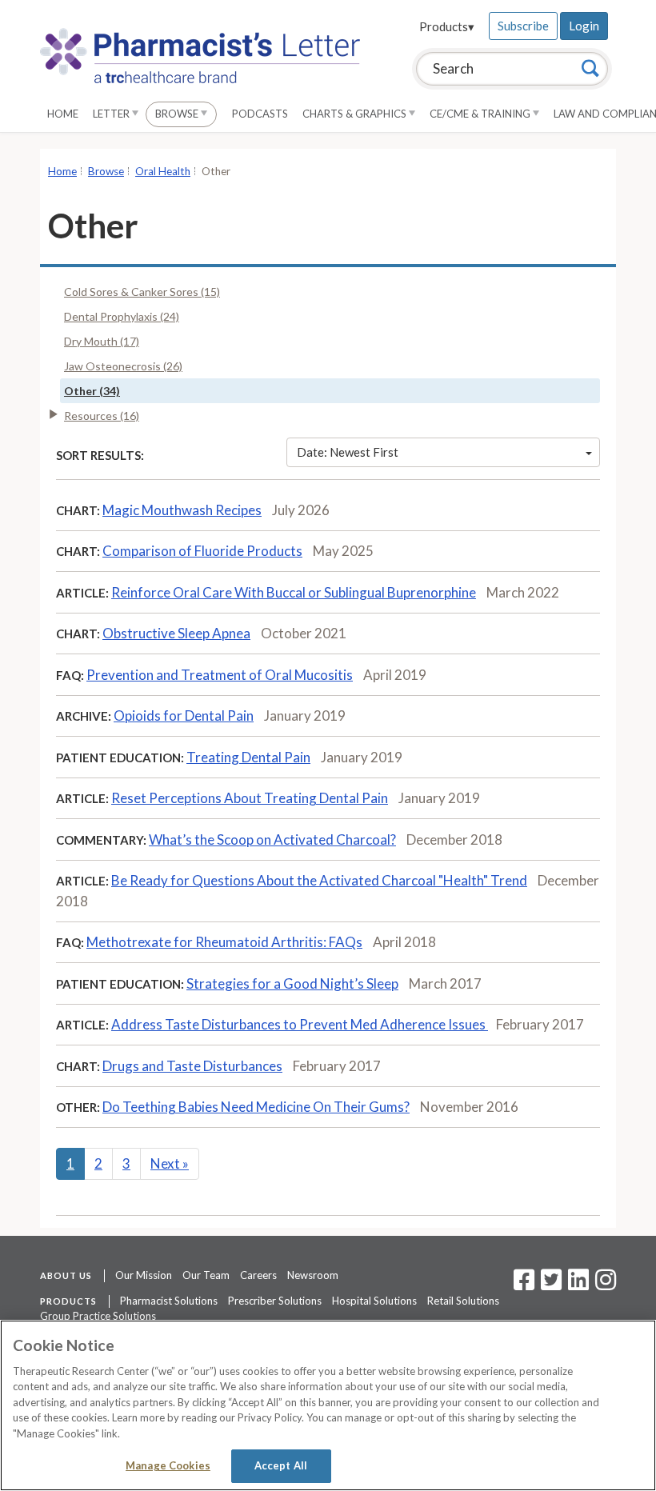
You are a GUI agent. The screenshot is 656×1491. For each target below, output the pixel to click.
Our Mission (143, 1275)
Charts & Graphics (355, 113)
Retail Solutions (463, 1300)
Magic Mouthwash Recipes (182, 510)
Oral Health (162, 171)
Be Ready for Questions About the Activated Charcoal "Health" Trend (319, 880)
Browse (178, 113)
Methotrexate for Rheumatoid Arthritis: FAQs (224, 941)
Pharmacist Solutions (169, 1300)
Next (169, 1163)
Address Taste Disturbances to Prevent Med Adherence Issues (299, 1024)
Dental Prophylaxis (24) (121, 316)
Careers (258, 1275)
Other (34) (92, 391)
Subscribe (523, 25)
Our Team (206, 1275)
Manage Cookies (168, 1465)
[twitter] (549, 1284)
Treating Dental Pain (248, 757)
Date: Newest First (347, 452)
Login (584, 25)
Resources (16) (101, 415)
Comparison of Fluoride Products (202, 550)
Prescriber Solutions (275, 1300)
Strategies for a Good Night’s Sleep (292, 983)
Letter (112, 113)
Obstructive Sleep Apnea (176, 633)
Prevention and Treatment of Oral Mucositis (219, 674)
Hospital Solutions (374, 1300)
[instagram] (605, 1284)
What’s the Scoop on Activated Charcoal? (272, 839)
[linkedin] (578, 1284)
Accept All (280, 1465)
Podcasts (260, 113)
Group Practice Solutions (98, 1315)
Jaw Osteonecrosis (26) (123, 366)
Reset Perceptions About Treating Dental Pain (249, 797)
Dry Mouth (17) (101, 341)
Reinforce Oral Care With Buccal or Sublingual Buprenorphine (293, 592)
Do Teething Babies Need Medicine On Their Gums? (256, 1106)
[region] (328, 1405)
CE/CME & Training (481, 113)
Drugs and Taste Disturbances (192, 1065)
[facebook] (524, 1284)
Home (62, 113)
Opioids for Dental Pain (184, 715)
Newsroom (312, 1275)
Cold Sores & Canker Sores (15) (142, 291)
